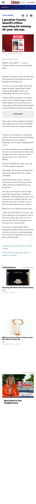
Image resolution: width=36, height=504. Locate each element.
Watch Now (30, 2)
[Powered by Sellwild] (31, 372)
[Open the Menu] (3, 2)
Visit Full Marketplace (28, 267)
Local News (7, 15)
